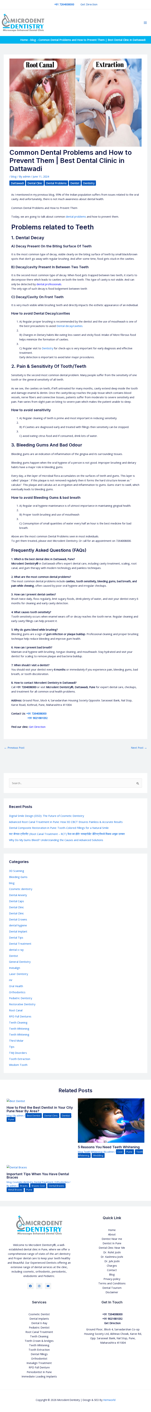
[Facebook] (30, 1286)
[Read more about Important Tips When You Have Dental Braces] (17, 1167)
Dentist (74, 183)
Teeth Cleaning (18, 1022)
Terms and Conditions (112, 1283)
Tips (11, 1046)
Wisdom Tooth (18, 1065)
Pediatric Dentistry (20, 998)
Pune (11, 1119)
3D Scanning (16, 871)
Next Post (139, 747)
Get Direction (88, 4)
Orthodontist (39, 1358)
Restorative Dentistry (22, 1004)
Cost (119, 1151)
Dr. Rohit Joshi (112, 1252)
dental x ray (16, 949)
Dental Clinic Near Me (112, 1247)
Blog (112, 1274)
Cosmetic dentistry (20, 889)
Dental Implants (39, 1318)
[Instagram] (39, 1286)
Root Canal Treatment (39, 1332)
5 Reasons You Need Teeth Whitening (109, 1147)
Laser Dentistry (18, 974)
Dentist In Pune (112, 1243)
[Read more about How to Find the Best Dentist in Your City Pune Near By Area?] (16, 1100)
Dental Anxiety (18, 895)
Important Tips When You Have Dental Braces (38, 1175)
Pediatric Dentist (39, 1327)
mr (11, 980)
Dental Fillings (39, 1354)
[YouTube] (48, 1286)
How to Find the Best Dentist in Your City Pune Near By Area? (40, 1109)
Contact (112, 1270)
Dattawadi (17, 183)
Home (24, 40)
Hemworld (109, 1400)
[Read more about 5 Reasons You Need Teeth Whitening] (111, 1120)
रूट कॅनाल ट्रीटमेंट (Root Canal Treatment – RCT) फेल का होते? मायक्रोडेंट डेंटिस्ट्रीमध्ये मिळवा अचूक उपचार (67, 834)
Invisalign (14, 968)
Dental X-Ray (39, 1323)
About (112, 1234)
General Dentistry (20, 961)
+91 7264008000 (36, 713)
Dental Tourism (112, 1288)
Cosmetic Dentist (39, 1314)
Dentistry (88, 183)
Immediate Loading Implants (39, 1376)
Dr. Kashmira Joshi (112, 1256)
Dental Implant (18, 931)
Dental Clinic (34, 183)
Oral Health (16, 986)
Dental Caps (16, 901)
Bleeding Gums (18, 877)
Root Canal (15, 1010)
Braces (24, 1185)
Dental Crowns (18, 919)
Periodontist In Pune (39, 1372)
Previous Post (14, 747)
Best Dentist (33, 1115)
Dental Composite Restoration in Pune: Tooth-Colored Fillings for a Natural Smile (59, 828)
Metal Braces (15, 1189)
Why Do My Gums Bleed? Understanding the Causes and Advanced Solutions (56, 840)
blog (33, 40)
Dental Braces (56, 1185)
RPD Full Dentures (20, 1016)
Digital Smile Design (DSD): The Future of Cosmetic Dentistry (46, 816)
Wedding (98, 1155)
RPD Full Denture (39, 1367)
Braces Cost (38, 1185)
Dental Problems (56, 183)
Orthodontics (17, 992)
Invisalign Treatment (39, 1363)
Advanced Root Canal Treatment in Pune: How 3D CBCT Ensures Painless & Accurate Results (66, 822)
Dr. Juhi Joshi (112, 1261)
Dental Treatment (20, 943)
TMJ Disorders (18, 1053)
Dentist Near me (112, 1239)
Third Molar (16, 1040)
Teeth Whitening (19, 1028)
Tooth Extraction (19, 1059)
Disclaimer (112, 1292)
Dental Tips (16, 937)
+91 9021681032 (29, 718)
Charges (112, 1265)
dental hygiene (18, 925)
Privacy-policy (111, 1279)
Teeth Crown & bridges (39, 1341)
